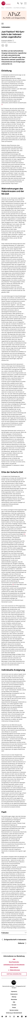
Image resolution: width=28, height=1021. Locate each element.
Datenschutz (13, 994)
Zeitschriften (9, 7)
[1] (2, 104)
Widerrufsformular (15, 970)
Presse (14, 1007)
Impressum (14, 991)
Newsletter (14, 999)
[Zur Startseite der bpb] (6, 5)
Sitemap (14, 997)
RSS (14, 1002)
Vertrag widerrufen (14, 974)
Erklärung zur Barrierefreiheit (14, 1013)
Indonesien (5, 27)
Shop (2, 7)
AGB (14, 959)
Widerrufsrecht (14, 967)
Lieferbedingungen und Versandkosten (14, 964)
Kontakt (14, 1005)
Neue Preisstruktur (14, 962)
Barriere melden (14, 1010)
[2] (24, 534)
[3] (13, 584)
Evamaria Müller (7, 41)
